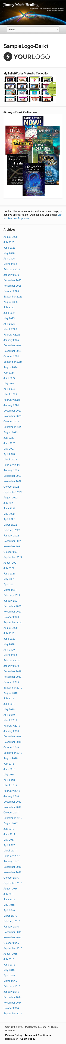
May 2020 (9, 644)
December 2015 (12, 932)
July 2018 (9, 763)
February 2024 (12, 399)
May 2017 (9, 839)
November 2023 (12, 416)
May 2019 (9, 709)
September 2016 (13, 883)
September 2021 (13, 557)
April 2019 (9, 714)
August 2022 (11, 497)
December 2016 (12, 866)
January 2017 (11, 861)
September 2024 (13, 361)
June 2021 (9, 573)
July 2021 (9, 568)
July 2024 (9, 372)
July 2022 (9, 503)
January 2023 (11, 470)
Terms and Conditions (38, 1035)
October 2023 (11, 421)
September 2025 (13, 296)
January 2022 (11, 535)
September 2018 (13, 752)
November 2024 (12, 350)
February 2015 (12, 986)
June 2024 (9, 378)
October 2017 (11, 812)
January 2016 (11, 926)
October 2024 (11, 356)
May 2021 (9, 579)
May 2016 (9, 904)
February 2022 (12, 530)
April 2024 (9, 389)
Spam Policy (27, 1038)
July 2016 (9, 894)
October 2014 (11, 1008)
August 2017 (11, 823)
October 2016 (11, 877)
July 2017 (9, 828)
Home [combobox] (12, 29)
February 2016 (12, 921)
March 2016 (10, 915)
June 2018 (9, 769)
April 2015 (9, 975)
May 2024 (9, 383)
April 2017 (9, 845)
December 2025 (12, 280)
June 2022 (9, 508)
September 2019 (13, 687)
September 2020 (13, 622)
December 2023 (12, 410)
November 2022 (12, 481)
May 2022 (9, 513)
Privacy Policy (13, 1035)
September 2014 (13, 1013)
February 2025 (12, 334)
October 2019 (11, 682)
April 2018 (9, 780)
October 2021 (11, 551)
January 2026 (11, 274)
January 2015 (11, 991)
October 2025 (11, 291)
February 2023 (12, 465)
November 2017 (12, 807)
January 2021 (11, 600)
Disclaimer (11, 1038)
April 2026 (9, 258)
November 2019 (12, 676)
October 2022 (11, 486)
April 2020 (9, 649)
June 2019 (9, 704)
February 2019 (12, 725)
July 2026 (9, 242)
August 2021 (11, 562)
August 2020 (11, 627)
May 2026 (9, 253)
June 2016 (9, 899)
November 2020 (12, 611)
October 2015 (11, 942)
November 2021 (12, 546)
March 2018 (10, 785)
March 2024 (10, 394)
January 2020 (11, 666)
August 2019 (11, 693)
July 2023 (9, 437)
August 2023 (11, 432)
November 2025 (12, 285)
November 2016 (12, 872)
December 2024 (12, 345)
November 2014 (12, 1002)
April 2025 (9, 323)
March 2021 (10, 589)
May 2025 (9, 318)
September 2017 (13, 818)
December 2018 (12, 736)
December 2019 (12, 671)
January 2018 (11, 796)
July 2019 (9, 698)
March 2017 (10, 850)
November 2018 (12, 742)
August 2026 (11, 236)
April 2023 (9, 454)
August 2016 (11, 888)
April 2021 (9, 584)
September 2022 (13, 492)
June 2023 (9, 443)
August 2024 (11, 367)
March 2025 (10, 329)
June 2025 (9, 312)
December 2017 (12, 801)
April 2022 (9, 519)
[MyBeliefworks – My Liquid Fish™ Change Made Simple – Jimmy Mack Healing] (33, 23)
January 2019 (11, 731)
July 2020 (9, 633)
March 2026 (10, 264)
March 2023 (10, 459)
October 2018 (11, 747)
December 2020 (12, 606)
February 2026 (12, 269)
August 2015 (11, 953)
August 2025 (11, 302)
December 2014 (12, 997)
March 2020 (10, 655)
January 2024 (11, 405)
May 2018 (9, 774)
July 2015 (9, 959)
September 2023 (13, 427)
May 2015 (9, 970)
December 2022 (12, 475)
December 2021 (12, 541)
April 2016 (9, 910)
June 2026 (9, 247)
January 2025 (11, 340)
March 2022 (10, 524)
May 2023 (9, 448)
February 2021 (12, 595)
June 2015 (9, 964)
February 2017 (12, 856)
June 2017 (9, 834)
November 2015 (12, 937)
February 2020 (12, 660)
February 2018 (12, 790)
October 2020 (11, 617)
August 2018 (11, 758)
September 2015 (13, 948)
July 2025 (9, 307)
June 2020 (9, 638)
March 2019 (10, 720)
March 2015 (10, 981)
